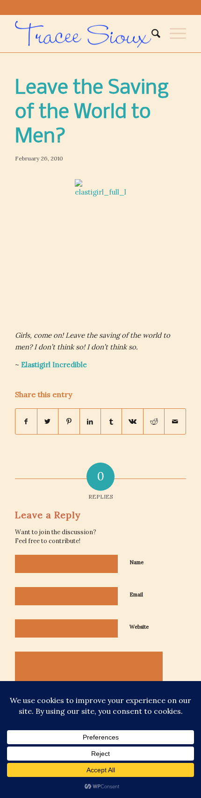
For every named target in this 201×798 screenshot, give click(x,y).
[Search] (151, 33)
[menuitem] (151, 33)
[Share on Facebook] (25, 422)
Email (136, 594)
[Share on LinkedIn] (90, 422)
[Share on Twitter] (47, 422)
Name (136, 562)
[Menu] (173, 33)
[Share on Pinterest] (68, 422)
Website (139, 627)
